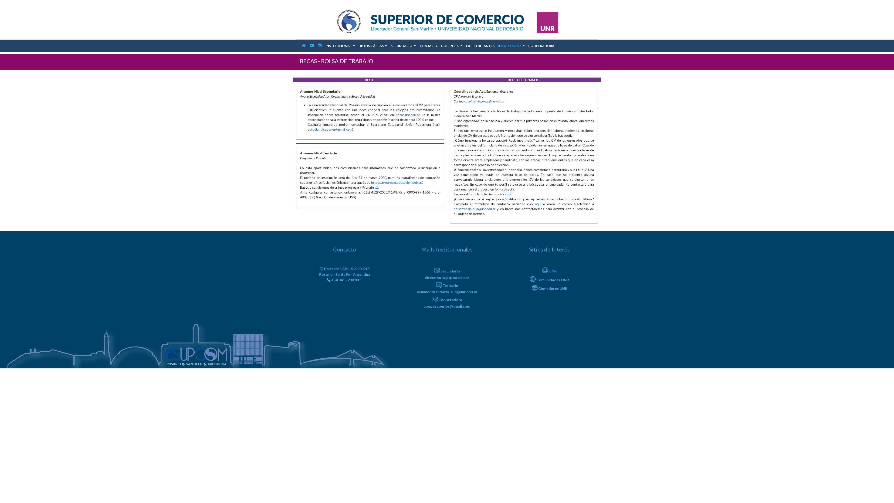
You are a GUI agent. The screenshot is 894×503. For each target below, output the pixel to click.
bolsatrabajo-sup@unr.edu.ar (486, 101)
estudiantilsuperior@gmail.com (330, 129)
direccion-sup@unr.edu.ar (447, 277)
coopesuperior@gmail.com (447, 306)
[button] (340, 45)
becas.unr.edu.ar (407, 115)
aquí (508, 194)
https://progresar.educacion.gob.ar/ (396, 182)
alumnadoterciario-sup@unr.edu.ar (447, 291)
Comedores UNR (552, 288)
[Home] (304, 45)
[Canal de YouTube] (312, 45)
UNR (552, 271)
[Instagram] (320, 45)
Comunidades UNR (552, 280)
